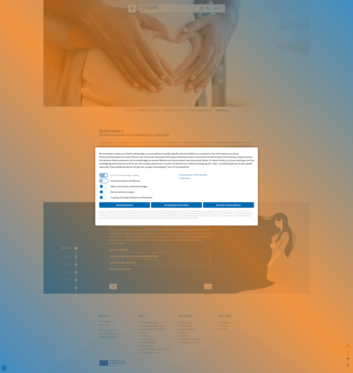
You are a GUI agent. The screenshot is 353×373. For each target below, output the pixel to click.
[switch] (103, 181)
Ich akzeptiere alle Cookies (177, 205)
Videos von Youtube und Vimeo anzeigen (129, 186)
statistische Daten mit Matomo (125, 181)
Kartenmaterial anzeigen (122, 192)
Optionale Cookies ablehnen (228, 205)
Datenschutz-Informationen (193, 174)
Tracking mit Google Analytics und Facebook (131, 197)
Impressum (185, 178)
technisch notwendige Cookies (124, 175)
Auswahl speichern (124, 205)
